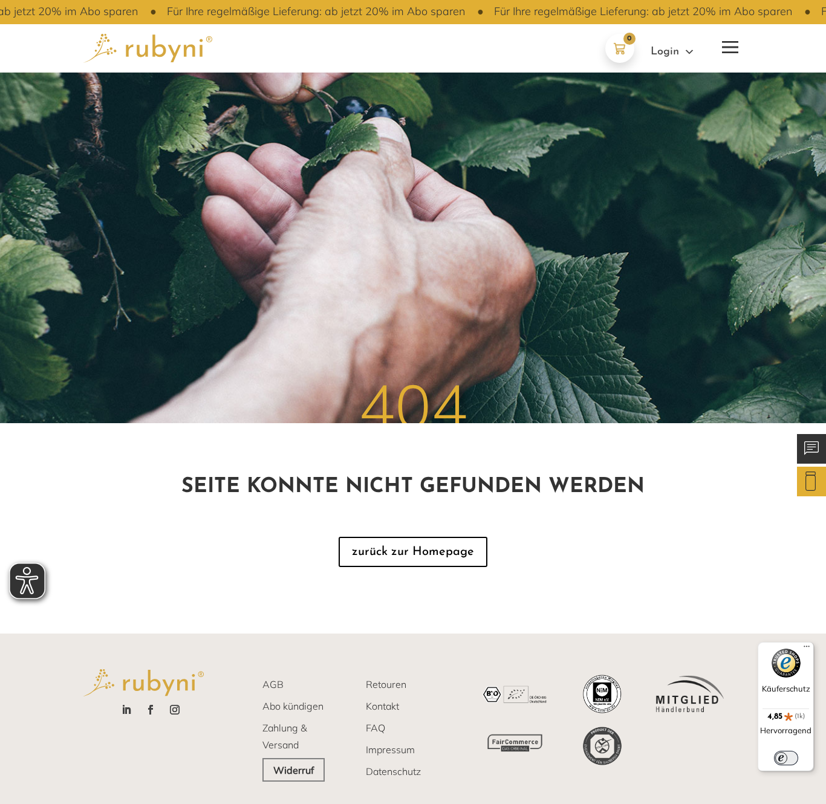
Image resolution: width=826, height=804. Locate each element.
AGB (273, 684)
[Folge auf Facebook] (150, 709)
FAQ (375, 728)
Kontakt (382, 706)
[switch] (786, 758)
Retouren (386, 684)
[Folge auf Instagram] (174, 709)
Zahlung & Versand (284, 736)
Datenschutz (393, 771)
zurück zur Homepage (413, 552)
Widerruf (293, 770)
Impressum (390, 750)
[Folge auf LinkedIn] (126, 709)
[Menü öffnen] (728, 44)
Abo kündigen (293, 706)
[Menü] (806, 649)
